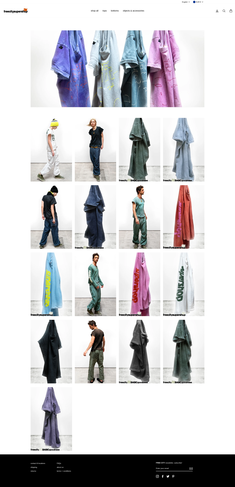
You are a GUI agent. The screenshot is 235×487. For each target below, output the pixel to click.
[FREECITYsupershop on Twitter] (167, 476)
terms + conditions (64, 471)
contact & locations (38, 463)
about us (60, 467)
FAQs (59, 463)
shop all (94, 11)
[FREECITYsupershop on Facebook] (162, 476)
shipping (34, 467)
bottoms (115, 11)
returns (33, 471)
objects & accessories (133, 11)
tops (105, 11)
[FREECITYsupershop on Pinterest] (173, 476)
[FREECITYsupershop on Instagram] (157, 476)
